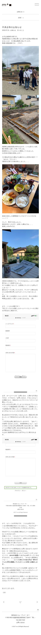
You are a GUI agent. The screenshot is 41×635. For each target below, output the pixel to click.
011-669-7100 (20, 620)
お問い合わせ (20, 622)
